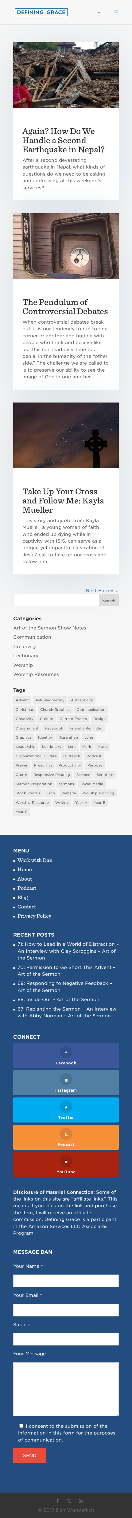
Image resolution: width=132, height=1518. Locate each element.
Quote (21, 775)
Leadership (26, 746)
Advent (22, 700)
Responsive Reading (51, 775)
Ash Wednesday (49, 700)
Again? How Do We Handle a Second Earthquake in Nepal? (63, 140)
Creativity (24, 646)
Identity (45, 737)
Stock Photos (28, 793)
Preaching (43, 765)
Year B (99, 802)
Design (99, 719)
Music (103, 746)
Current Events (73, 719)
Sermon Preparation (34, 784)
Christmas (25, 709)
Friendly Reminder (86, 728)
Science (83, 775)
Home (24, 869)
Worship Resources (36, 674)
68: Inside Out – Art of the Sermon (58, 999)
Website (68, 793)
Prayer (22, 765)
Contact (26, 906)
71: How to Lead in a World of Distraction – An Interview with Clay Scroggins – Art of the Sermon (68, 951)
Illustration (68, 737)
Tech (51, 793)
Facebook (54, 728)
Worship (23, 665)
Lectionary (25, 656)
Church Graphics (55, 709)
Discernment (27, 728)
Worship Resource (32, 802)
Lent (72, 746)
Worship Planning (98, 793)
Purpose (95, 765)
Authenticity (82, 700)
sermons (66, 784)
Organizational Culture (36, 756)
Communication (32, 637)
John (88, 737)
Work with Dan (34, 860)
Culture (46, 719)
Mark (86, 746)
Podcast (94, 756)
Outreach (71, 756)
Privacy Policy (34, 915)
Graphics (24, 737)
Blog (22, 897)
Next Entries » (102, 590)
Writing (62, 802)
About (24, 878)
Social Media (91, 784)
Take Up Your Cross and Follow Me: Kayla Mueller (63, 500)
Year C (22, 812)
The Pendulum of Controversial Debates (65, 306)
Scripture (105, 775)
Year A (81, 802)
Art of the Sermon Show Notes (49, 628)
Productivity (70, 765)
